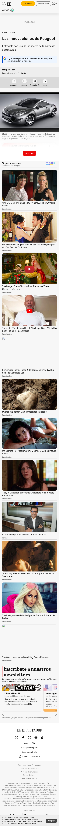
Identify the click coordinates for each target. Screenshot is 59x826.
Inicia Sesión (43, 3)
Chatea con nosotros (31, 756)
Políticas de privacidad (29, 772)
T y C (26, 718)
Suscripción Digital (29, 752)
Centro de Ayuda (29, 775)
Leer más (29, 153)
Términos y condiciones (29, 769)
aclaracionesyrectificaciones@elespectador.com (29, 797)
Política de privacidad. (43, 718)
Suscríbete (28, 3)
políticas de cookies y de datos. (24, 823)
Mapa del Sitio (29, 743)
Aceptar (51, 821)
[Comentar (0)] (35, 81)
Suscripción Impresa (29, 747)
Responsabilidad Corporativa (29, 765)
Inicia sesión (16, 704)
